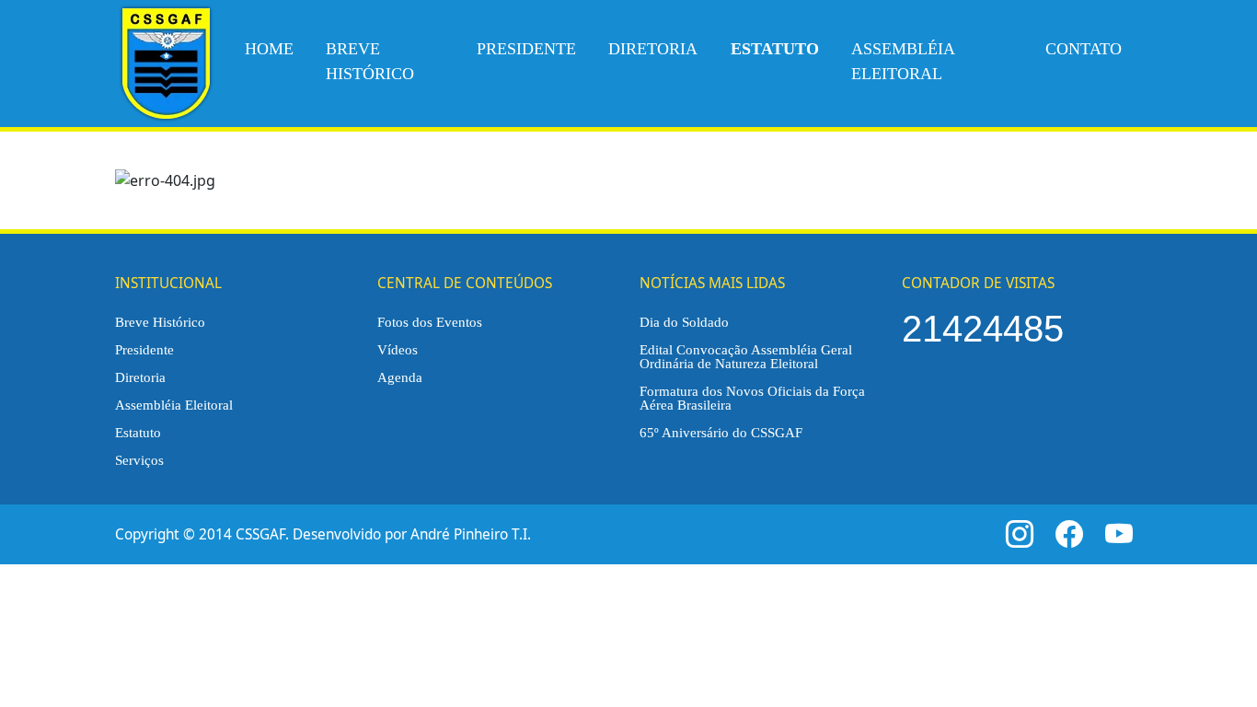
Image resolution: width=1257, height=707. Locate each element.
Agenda (399, 377)
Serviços (139, 460)
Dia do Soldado (684, 322)
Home (269, 49)
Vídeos (397, 349)
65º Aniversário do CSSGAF (721, 432)
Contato (1083, 49)
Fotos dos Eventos (429, 322)
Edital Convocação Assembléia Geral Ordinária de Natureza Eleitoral (746, 356)
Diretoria (653, 49)
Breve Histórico (370, 61)
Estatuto (138, 432)
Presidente (526, 49)
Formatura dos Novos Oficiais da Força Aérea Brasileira (752, 397)
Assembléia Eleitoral (903, 61)
